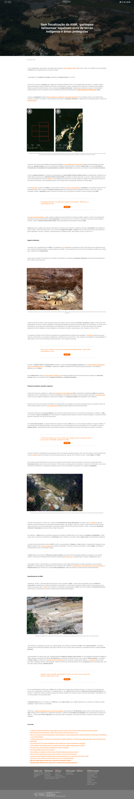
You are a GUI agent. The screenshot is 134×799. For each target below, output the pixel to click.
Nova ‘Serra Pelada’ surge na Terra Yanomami (42, 749)
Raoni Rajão (33, 187)
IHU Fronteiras (47, 775)
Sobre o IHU (38, 771)
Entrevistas (57, 774)
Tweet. (67, 206)
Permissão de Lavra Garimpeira (63, 393)
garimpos (35, 455)
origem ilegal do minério (69, 68)
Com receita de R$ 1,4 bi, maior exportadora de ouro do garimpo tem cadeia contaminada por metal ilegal (57, 743)
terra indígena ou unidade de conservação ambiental (62, 97)
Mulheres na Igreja (91, 784)
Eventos (80, 771)
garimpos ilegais (32, 100)
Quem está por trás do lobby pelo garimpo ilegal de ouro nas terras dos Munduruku (52, 758)
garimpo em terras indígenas (55, 660)
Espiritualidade (93, 771)
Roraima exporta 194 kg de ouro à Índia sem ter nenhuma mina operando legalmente (53, 762)
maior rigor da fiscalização (37, 217)
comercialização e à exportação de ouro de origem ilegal (87, 566)
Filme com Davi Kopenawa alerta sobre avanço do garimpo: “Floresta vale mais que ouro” (53, 754)
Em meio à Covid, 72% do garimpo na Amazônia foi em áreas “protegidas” (49, 747)
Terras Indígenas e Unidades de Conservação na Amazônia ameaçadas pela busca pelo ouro (54, 752)
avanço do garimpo (46, 546)
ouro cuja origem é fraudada (51, 375)
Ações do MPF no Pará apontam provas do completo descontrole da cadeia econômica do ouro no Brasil (57, 745)
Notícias (58, 771)
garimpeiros (69, 556)
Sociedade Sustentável (49, 778)
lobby (45, 587)
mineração (92, 660)
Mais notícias (58, 772)
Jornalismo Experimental (60, 777)
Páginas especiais (59, 775)
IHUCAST (57, 778)
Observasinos (47, 772)
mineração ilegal (100, 395)
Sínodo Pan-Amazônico (92, 782)
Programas (49, 771)
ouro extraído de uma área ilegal (73, 164)
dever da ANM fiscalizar (73, 187)
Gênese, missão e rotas (39, 772)
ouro (63, 247)
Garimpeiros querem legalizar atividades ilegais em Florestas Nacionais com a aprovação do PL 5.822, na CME (59, 756)
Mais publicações (69, 772)
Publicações (70, 771)
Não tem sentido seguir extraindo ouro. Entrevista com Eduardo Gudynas (50, 760)
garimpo (50, 178)
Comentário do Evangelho (92, 772)
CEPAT (35, 777)
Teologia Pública (48, 774)
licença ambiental (52, 405)
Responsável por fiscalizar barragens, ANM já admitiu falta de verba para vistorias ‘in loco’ (54, 732)
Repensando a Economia (50, 777)
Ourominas (90, 335)
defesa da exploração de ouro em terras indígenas (49, 711)
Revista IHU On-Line (70, 774)
